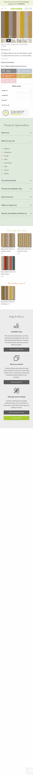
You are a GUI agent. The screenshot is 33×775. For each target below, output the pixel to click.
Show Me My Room (25, 75)
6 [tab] (23, 36)
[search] (5, 8)
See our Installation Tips (16, 349)
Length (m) (5, 95)
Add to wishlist (9, 81)
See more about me (16, 382)
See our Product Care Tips (16, 412)
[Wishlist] (28, 8)
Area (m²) (4, 100)
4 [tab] (17, 36)
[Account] (25, 8)
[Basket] (30, 8)
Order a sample (8, 70)
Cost (5, 105)
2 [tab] (12, 36)
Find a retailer (26, 71)
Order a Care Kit (16, 418)
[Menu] (2, 8)
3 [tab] (15, 36)
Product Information (7, 62)
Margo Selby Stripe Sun (14, 66)
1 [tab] (9, 36)
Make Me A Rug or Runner (10, 75)
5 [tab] (20, 36)
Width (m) (4, 90)
